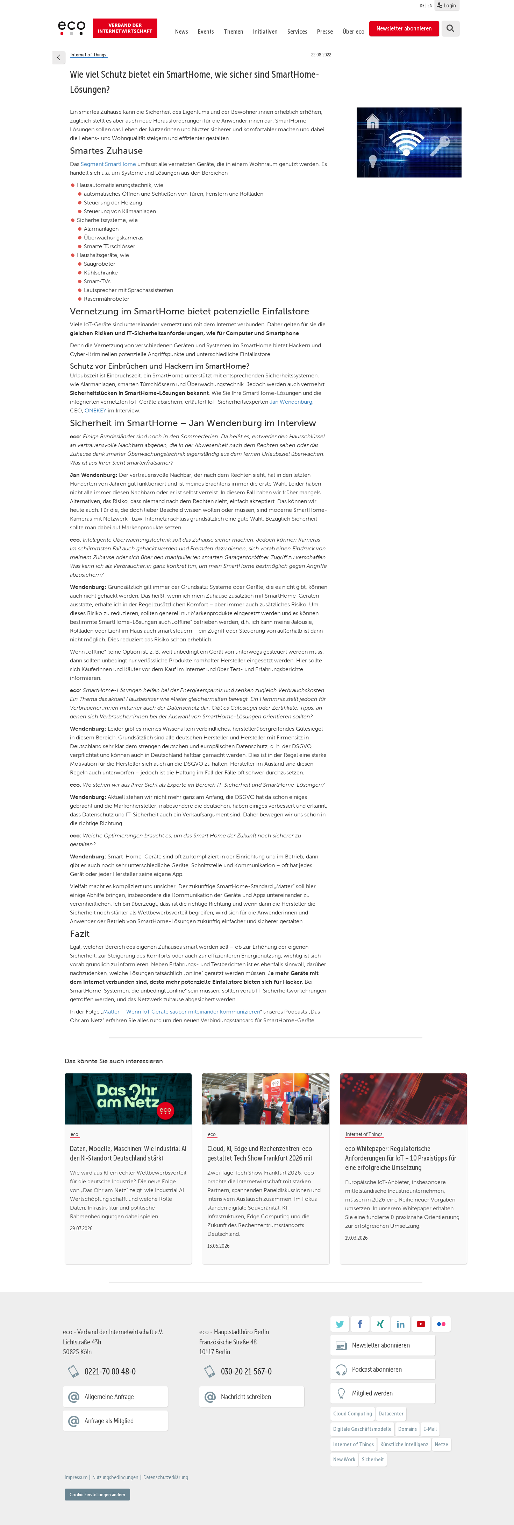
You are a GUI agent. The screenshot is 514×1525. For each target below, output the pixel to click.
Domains (407, 1429)
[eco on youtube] (421, 1326)
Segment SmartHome (108, 164)
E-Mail (430, 1429)
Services (297, 31)
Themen (233, 31)
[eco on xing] (380, 1326)
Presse (325, 31)
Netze (441, 1444)
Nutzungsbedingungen (115, 1477)
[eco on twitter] (340, 1326)
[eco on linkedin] (401, 1326)
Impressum (76, 1477)
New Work (344, 1459)
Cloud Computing (352, 1413)
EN (430, 5)
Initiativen (265, 31)
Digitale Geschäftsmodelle (362, 1429)
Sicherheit (373, 1459)
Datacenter (391, 1413)
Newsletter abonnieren (404, 28)
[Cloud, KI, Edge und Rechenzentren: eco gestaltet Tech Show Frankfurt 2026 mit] (265, 1099)
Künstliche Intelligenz (404, 1444)
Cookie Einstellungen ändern (97, 1494)
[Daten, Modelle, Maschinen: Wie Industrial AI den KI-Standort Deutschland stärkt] (128, 1099)
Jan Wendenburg (291, 402)
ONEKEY (95, 410)
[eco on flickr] (441, 1326)
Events (206, 31)
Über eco (353, 31)
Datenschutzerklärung (165, 1477)
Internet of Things (353, 1444)
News (181, 31)
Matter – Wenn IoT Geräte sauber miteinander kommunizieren (181, 1012)
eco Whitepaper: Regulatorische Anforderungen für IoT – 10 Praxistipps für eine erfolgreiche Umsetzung (400, 1158)
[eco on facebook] (360, 1326)
